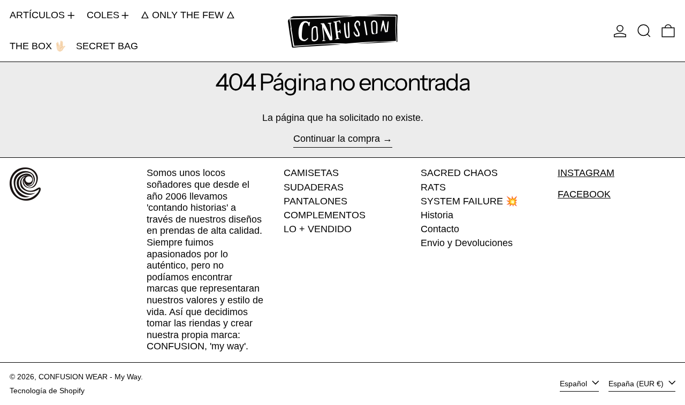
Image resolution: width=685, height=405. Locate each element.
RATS (433, 187)
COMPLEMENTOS (325, 215)
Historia (437, 215)
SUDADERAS (314, 187)
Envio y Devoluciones (467, 243)
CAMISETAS (311, 172)
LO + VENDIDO (318, 229)
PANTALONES (315, 201)
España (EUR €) (637, 383)
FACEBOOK (584, 194)
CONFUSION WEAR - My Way (90, 376)
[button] (644, 31)
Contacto (440, 229)
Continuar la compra (336, 138)
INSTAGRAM (586, 172)
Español (574, 383)
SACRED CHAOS (459, 172)
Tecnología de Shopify (47, 390)
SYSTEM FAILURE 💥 (469, 201)
